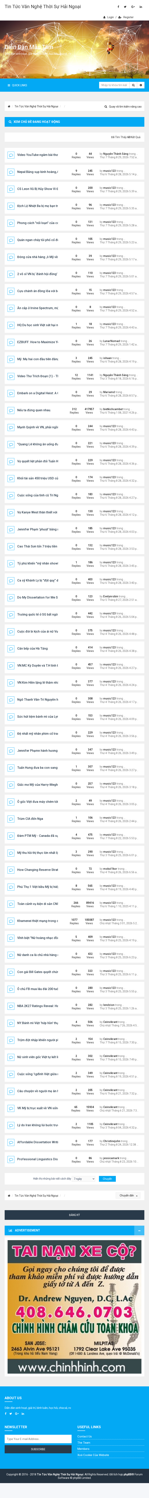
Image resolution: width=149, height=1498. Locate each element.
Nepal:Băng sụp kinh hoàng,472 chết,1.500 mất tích (53, 172)
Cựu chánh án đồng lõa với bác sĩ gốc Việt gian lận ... (54, 291)
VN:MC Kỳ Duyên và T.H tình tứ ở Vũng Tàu (47, 665)
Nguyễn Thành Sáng (115, 153)
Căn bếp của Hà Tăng (32, 648)
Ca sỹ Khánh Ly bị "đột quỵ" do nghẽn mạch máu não (54, 580)
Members (83, 1449)
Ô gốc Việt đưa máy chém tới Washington (46, 802)
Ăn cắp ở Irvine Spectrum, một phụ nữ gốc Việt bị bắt (54, 308)
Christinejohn (111, 1141)
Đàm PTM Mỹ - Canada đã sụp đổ (41, 836)
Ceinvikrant (110, 1021)
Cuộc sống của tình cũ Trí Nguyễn (41, 495)
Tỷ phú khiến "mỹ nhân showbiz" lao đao (46, 563)
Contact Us (84, 1436)
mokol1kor (110, 868)
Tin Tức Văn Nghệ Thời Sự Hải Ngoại (43, 6)
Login (110, 17)
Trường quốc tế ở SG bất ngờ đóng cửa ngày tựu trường (56, 614)
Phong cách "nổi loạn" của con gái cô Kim (47, 223)
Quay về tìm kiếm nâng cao (125, 106)
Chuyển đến (127, 1195)
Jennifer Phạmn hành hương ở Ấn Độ (43, 750)
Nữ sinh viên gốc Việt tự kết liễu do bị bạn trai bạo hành (56, 1057)
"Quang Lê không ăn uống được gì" (42, 444)
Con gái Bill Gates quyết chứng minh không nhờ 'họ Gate (57, 972)
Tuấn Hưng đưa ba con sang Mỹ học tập (45, 768)
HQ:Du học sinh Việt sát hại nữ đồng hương (47, 325)
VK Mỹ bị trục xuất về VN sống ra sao (43, 1108)
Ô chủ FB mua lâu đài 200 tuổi (38, 989)
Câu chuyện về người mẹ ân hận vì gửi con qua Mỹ (52, 1091)
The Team (83, 1442)
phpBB (128, 1474)
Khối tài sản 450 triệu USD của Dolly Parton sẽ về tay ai (56, 478)
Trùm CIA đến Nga (30, 819)
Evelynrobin (110, 596)
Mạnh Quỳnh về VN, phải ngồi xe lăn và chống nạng (53, 427)
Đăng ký (74, 1215)
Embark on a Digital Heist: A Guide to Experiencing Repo (56, 393)
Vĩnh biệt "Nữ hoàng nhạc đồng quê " (43, 938)
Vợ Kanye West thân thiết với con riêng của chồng (52, 512)
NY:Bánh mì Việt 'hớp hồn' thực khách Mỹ (46, 1023)
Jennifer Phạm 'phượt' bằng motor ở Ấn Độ (47, 529)
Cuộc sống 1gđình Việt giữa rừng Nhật (44, 1074)
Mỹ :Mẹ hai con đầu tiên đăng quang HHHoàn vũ (51, 359)
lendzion (108, 1004)
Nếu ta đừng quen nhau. (34, 410)
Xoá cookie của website (93, 1455)
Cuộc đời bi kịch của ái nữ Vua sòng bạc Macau (50, 631)
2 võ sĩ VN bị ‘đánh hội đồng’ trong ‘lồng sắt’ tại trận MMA (58, 274)
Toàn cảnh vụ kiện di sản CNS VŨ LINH (44, 904)
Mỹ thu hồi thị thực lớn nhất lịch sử (41, 853)
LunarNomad (111, 341)
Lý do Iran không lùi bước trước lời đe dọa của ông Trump (57, 1125)
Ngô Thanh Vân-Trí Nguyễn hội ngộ (42, 699)
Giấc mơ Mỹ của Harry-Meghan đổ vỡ (43, 785)
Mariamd (109, 392)
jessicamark (111, 1158)
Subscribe (38, 1449)
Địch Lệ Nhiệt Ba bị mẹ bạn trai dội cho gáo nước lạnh (55, 206)
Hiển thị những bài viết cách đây (52, 1178)
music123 (109, 170)
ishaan (107, 358)
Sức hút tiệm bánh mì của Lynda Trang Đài (47, 716)
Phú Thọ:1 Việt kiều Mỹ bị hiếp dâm (41, 887)
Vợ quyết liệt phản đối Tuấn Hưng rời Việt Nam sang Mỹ (56, 461)
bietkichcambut (113, 409)
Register (128, 17)
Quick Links (19, 85)
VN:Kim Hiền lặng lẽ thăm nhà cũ (40, 682)
